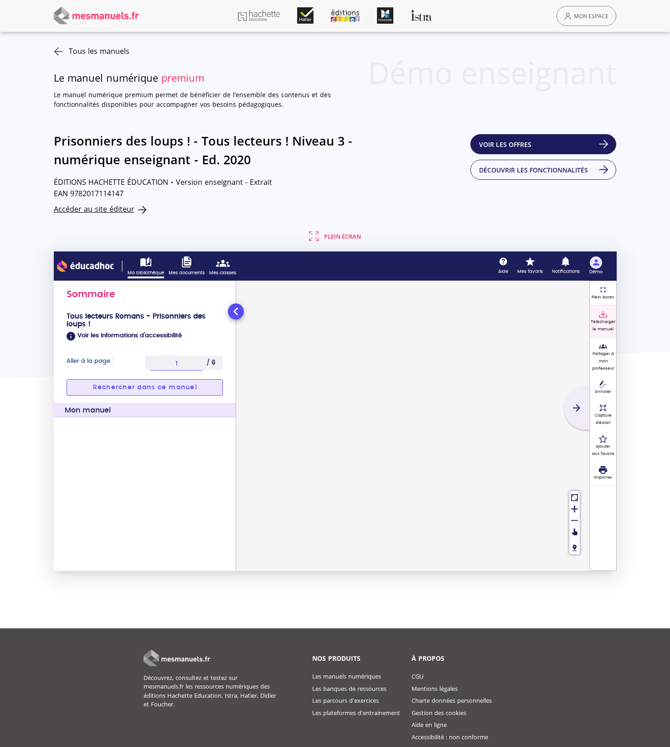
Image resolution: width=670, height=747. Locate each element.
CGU (417, 676)
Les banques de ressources (349, 688)
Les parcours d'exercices (345, 700)
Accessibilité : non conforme (450, 737)
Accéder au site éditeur (94, 209)
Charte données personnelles (452, 700)
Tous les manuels (99, 51)
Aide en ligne (429, 725)
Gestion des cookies (439, 713)
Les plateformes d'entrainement (356, 713)
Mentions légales (435, 688)
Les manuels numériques (346, 676)
